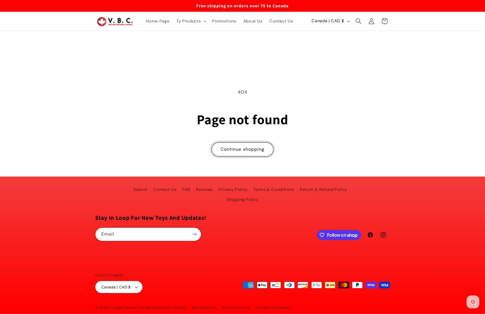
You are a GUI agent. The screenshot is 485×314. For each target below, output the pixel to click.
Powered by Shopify (169, 308)
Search (140, 189)
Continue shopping (242, 149)
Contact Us (164, 189)
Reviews (204, 189)
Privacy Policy (233, 189)
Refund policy (204, 308)
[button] (191, 21)
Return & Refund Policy (323, 189)
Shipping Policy (242, 199)
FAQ (186, 189)
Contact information (273, 308)
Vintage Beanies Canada (130, 308)
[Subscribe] (194, 234)
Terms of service (236, 308)
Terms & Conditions (273, 189)
